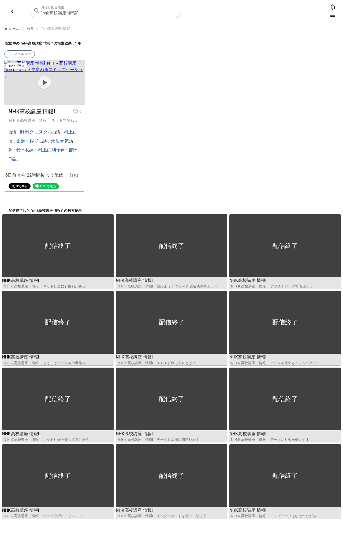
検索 (30, 29)
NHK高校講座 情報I (32, 111)
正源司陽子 (27, 141)
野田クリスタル (36, 131)
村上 (68, 131)
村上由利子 (49, 149)
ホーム (14, 29)
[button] (173, 10)
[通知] (333, 7)
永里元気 (60, 141)
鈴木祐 (23, 149)
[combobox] (105, 10)
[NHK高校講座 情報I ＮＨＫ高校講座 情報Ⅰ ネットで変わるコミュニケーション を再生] (44, 82)
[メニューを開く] (333, 16)
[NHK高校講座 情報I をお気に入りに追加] (75, 111)
